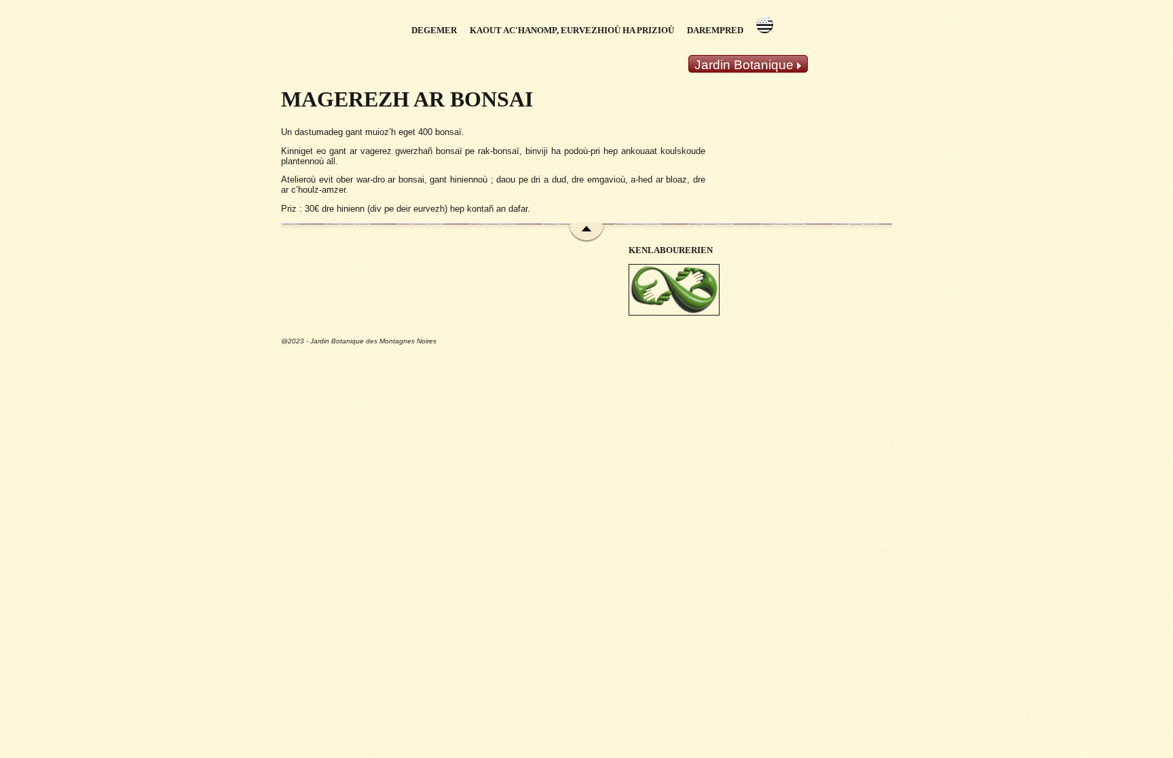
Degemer (434, 30)
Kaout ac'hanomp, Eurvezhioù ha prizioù (572, 30)
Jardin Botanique (745, 65)
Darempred (715, 30)
